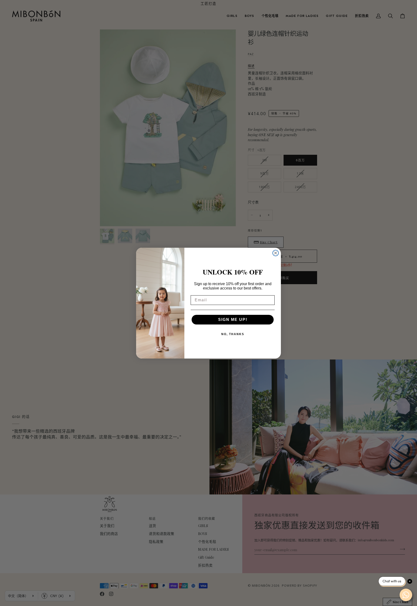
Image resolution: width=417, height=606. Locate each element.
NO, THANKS (232, 334)
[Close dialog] (275, 253)
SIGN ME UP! (232, 319)
